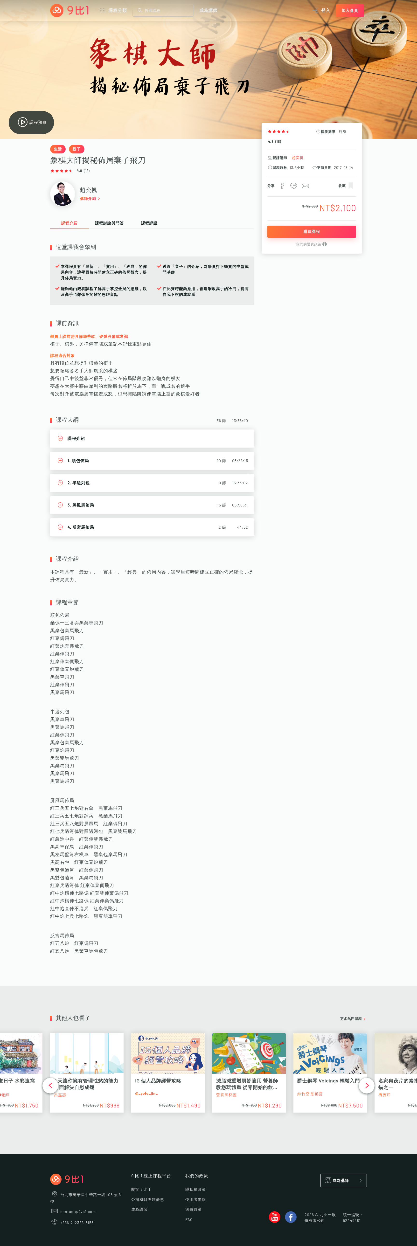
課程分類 (118, 10)
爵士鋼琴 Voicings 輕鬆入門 (328, 1081)
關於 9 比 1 (140, 1189)
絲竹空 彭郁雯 (310, 1094)
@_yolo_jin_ (146, 1093)
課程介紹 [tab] (69, 223)
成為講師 (208, 10)
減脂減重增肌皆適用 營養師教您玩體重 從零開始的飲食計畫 (247, 1087)
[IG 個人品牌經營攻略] (168, 1056)
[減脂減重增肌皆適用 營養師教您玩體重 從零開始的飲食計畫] (249, 1056)
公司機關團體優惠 (147, 1200)
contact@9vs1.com (78, 1212)
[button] (50, 1086)
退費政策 (193, 1209)
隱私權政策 (195, 1189)
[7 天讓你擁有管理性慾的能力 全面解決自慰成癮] (87, 1056)
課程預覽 (38, 122)
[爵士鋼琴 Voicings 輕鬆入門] (330, 1056)
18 (278, 142)
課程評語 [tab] (149, 223)
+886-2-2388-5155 (77, 1223)
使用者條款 (195, 1200)
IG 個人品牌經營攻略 (158, 1081)
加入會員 (350, 11)
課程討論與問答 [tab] (109, 223)
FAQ (189, 1220)
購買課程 (312, 232)
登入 (325, 10)
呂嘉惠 (60, 1095)
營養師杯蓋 (226, 1095)
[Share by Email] (305, 187)
